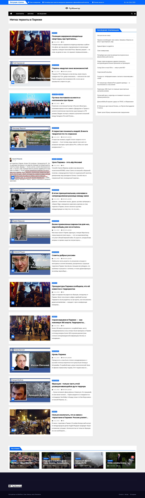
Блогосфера (55, 65)
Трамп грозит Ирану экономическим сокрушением (113, 112)
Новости (61, 94)
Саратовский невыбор (104, 72)
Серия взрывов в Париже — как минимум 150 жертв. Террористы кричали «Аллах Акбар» (68, 322)
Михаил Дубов (66, 71)
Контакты (20, 13)
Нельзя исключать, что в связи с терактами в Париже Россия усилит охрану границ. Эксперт (69, 417)
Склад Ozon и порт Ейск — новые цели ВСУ (111, 67)
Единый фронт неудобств (105, 46)
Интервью (54, 94)
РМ (63, 42)
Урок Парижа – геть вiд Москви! (67, 162)
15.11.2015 (57, 165)
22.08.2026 (112, 466)
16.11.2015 (57, 103)
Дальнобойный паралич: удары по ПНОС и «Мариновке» (115, 101)
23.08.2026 (16, 466)
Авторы (30, 13)
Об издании (41, 13)
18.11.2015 (57, 42)
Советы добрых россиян (63, 255)
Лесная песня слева (103, 35)
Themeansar (38, 494)
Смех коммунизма (103, 50)
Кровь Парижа (59, 354)
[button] (132, 13)
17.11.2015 (57, 71)
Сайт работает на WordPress (15, 494)
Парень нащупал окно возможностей (70, 68)
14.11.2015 (57, 325)
